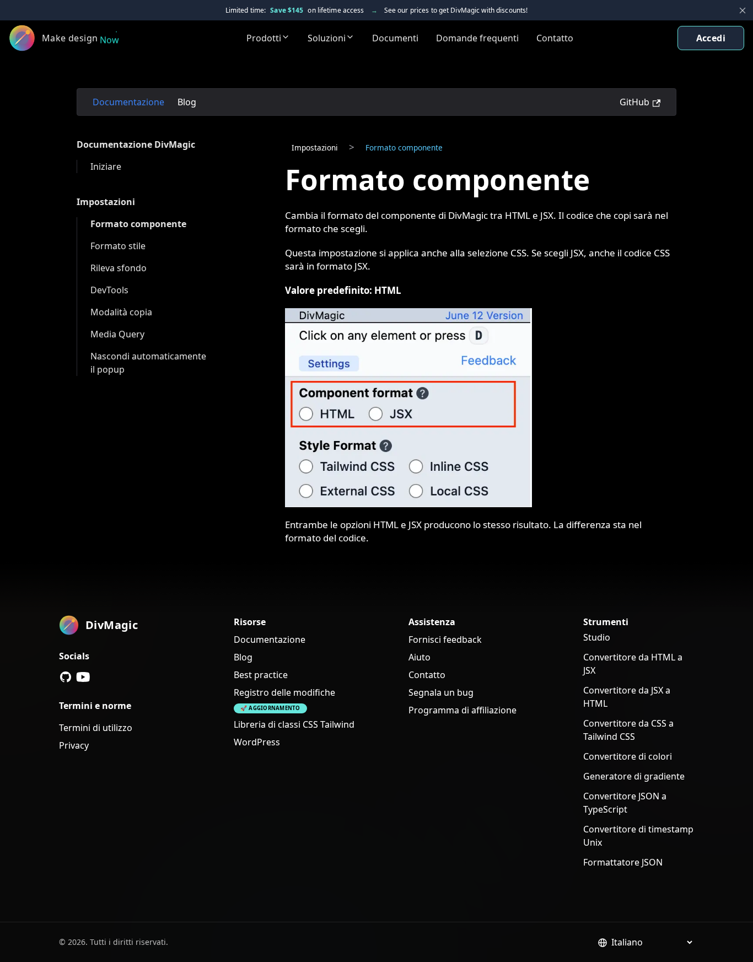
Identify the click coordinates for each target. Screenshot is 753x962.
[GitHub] (65, 677)
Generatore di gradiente (634, 776)
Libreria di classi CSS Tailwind (294, 724)
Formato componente (138, 224)
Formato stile (118, 246)
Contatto (554, 38)
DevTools (109, 290)
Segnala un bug (441, 692)
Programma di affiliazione (462, 710)
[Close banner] (742, 10)
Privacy (74, 745)
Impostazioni (106, 202)
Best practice (261, 675)
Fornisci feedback (445, 639)
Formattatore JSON (623, 862)
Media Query (117, 334)
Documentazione (128, 102)
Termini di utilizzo (95, 728)
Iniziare (105, 166)
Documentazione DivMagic (136, 144)
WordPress (257, 742)
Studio (596, 637)
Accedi (710, 38)
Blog (187, 102)
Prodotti (263, 38)
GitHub (634, 102)
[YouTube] (83, 677)
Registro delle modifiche (284, 692)
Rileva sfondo (118, 268)
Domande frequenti (477, 38)
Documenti (395, 38)
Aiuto (419, 657)
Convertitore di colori (627, 756)
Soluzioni (327, 38)
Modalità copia (121, 312)
